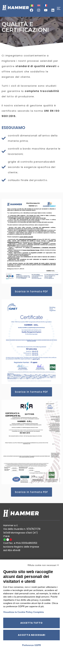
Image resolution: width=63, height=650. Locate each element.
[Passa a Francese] (45, 5)
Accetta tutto (31, 622)
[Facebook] (31, 11)
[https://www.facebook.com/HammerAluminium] (46, 11)
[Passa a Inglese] (38, 5)
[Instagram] (39, 11)
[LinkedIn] (53, 11)
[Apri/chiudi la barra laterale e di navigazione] (60, 8)
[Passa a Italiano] (32, 5)
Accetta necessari (31, 635)
